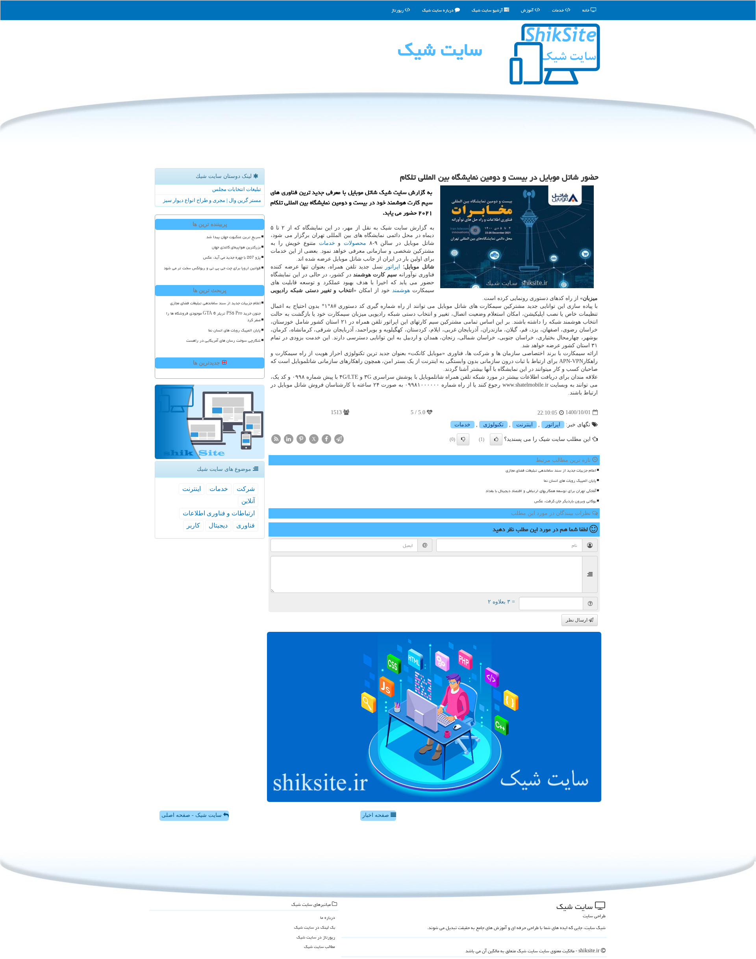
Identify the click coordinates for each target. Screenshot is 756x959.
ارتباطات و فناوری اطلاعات (219, 513)
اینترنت (524, 425)
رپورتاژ (398, 10)
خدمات (558, 10)
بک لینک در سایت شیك (314, 927)
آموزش (528, 10)
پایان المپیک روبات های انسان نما (570, 481)
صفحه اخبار (376, 815)
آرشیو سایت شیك (488, 10)
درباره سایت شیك (438, 10)
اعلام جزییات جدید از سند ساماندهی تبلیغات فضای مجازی (551, 470)
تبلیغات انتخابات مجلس (236, 189)
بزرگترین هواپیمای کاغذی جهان (236, 247)
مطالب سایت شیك (319, 946)
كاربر (193, 525)
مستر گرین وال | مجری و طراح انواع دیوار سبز (212, 200)
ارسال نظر (577, 620)
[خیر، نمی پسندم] (463, 439)
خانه (586, 10)
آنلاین (248, 501)
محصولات (355, 243)
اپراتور (392, 267)
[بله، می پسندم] (496, 439)
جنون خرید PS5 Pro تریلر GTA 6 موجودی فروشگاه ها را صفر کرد (213, 316)
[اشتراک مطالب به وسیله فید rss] (276, 438)
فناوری (245, 525)
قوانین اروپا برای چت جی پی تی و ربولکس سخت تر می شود (212, 268)
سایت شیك (440, 50)
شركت (246, 488)
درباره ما (327, 917)
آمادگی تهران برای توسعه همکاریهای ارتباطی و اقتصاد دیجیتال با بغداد (540, 491)
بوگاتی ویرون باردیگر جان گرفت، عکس (565, 501)
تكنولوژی (493, 425)
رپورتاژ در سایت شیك (315, 937)
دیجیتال (218, 525)
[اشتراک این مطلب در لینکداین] (288, 438)
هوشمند (401, 290)
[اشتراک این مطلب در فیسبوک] (326, 438)
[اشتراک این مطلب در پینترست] (301, 438)
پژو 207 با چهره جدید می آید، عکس (232, 257)
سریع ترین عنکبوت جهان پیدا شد (233, 237)
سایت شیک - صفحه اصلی (192, 815)
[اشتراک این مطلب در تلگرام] (339, 438)
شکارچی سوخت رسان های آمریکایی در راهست (223, 340)
